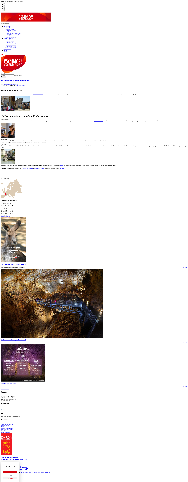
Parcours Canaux (10, 42)
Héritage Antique (10, 29)
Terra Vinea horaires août (8, 383)
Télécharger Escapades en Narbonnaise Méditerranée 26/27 (14, 458)
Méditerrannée (9, 31)
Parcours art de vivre (11, 46)
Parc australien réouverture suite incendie (13, 264)
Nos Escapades (7, 26)
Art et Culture (9, 35)
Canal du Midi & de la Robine (13, 33)
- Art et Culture (4, 430)
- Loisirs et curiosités (5, 432)
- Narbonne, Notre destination (7, 424)
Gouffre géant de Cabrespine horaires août (13, 340)
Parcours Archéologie (11, 43)
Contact (5, 51)
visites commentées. (38, 94)
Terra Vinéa (61, 168)
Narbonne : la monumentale (15, 80)
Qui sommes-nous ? (11, 47)
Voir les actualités (5, 389)
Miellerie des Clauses (39, 168)
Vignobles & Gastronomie (12, 34)
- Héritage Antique (5, 425)
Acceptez (9, 472)
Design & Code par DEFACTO (42, 472)
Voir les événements (5, 216)
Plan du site (32, 472)
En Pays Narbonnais (8, 38)
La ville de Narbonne (20, 85)
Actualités (6, 50)
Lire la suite (185, 267)
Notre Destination (10, 39)
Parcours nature (10, 41)
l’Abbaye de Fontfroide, (27, 168)
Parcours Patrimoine (11, 45)
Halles (61, 165)
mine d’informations (98, 121)
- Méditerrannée (4, 426)
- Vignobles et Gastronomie (7, 429)
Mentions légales (24, 472)
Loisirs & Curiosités (11, 37)
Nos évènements (7, 49)
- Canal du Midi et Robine (7, 428)
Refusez (10, 475)
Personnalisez (10, 478)
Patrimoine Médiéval (11, 30)
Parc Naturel (9, 27)
